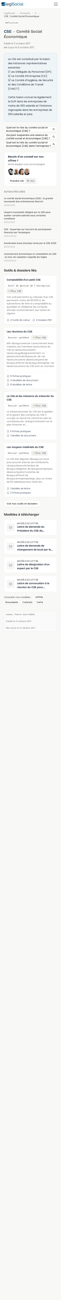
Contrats (27, 602)
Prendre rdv (22, 181)
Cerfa (40, 602)
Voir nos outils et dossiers (22, 503)
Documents (11, 602)
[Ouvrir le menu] (55, 4)
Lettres (39, 597)
